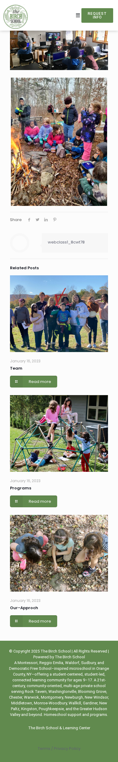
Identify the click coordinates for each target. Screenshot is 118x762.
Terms (44, 748)
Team (16, 368)
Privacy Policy (66, 748)
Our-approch (24, 608)
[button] (78, 15)
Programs (20, 488)
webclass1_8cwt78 (66, 242)
